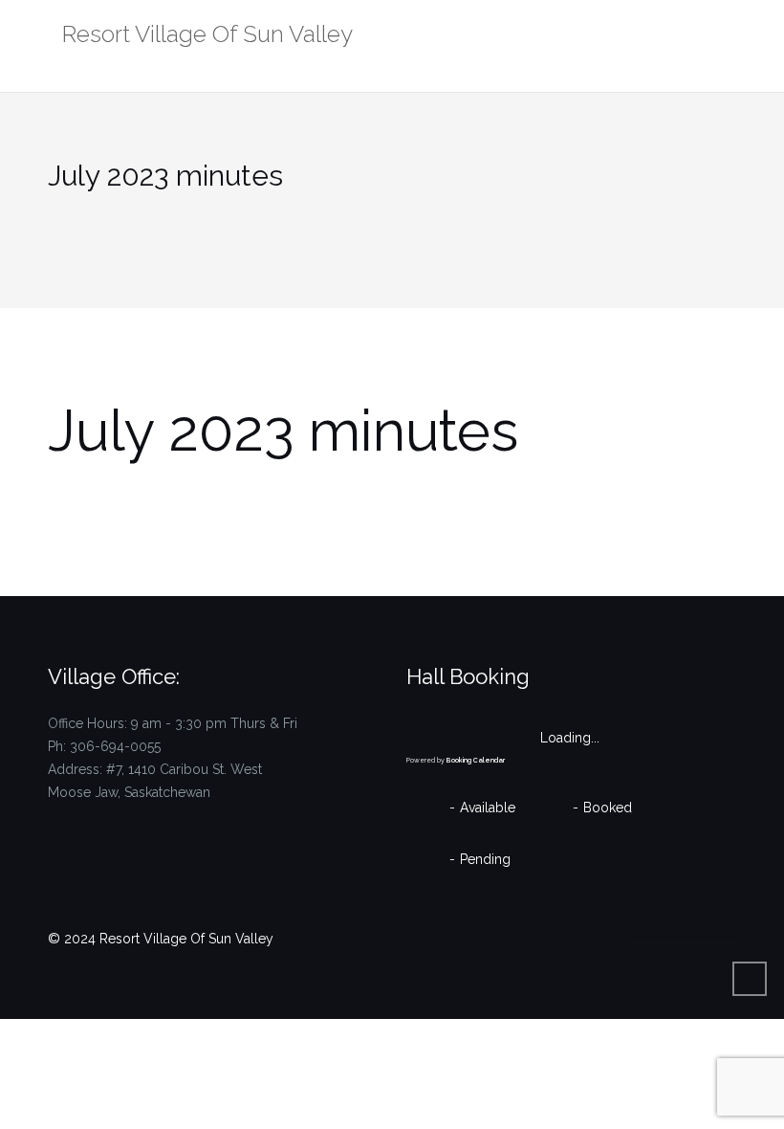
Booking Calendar (475, 760)
